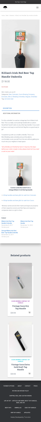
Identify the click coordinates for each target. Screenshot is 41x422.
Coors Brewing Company (26, 94)
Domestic (4, 96)
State (7, 15)
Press (36, 386)
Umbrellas (34, 96)
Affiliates (27, 412)
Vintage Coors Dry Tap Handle (20, 307)
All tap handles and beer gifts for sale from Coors (18, 200)
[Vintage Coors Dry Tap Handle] (20, 280)
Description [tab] (7, 108)
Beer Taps (8, 407)
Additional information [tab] (11, 113)
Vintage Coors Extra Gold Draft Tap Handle (20, 367)
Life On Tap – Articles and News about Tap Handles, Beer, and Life (20, 401)
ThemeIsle (27, 417)
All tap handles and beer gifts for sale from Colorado (19, 195)
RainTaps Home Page (20, 2)
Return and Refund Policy (20, 391)
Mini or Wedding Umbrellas (16, 96)
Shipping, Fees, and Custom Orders (20, 395)
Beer (10, 94)
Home (3, 15)
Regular (27, 96)
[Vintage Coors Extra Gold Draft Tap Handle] (20, 338)
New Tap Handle (16, 412)
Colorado (11, 15)
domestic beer (8, 99)
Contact (27, 386)
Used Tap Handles (30, 407)
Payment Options (8, 386)
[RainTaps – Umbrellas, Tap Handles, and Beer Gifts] (5, 7)
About (20, 386)
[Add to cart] (29, 313)
